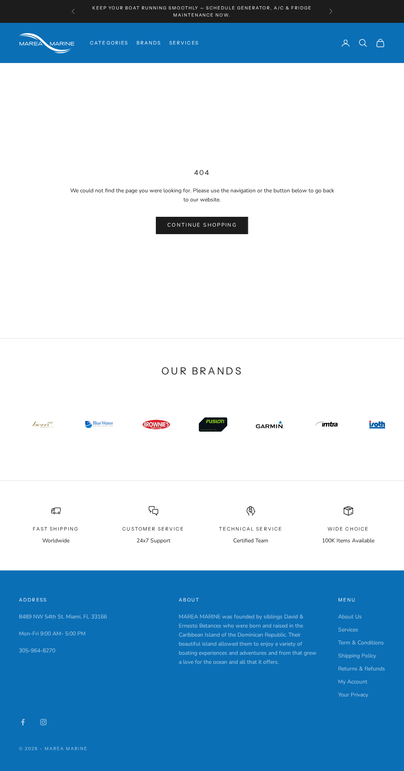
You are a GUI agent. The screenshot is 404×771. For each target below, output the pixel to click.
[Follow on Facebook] (23, 722)
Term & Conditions (361, 642)
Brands (149, 43)
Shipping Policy (357, 655)
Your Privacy (353, 694)
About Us (350, 616)
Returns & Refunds (361, 668)
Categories (109, 43)
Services (184, 43)
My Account (352, 681)
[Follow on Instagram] (43, 722)
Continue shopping (202, 225)
